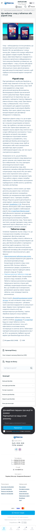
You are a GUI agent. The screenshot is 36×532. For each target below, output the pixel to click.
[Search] (25, 7)
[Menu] (2, 3)
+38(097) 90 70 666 (19, 462)
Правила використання (11, 519)
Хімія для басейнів (7, 381)
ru (33, 3)
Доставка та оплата (24, 489)
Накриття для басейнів (8, 399)
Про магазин (22, 486)
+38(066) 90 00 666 (19, 460)
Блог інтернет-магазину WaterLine (13, 10)
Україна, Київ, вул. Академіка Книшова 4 (18, 476)
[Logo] (9, 3)
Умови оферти (16, 431)
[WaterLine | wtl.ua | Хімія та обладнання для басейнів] (18, 438)
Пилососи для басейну (8, 394)
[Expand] (33, 381)
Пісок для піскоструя (8, 403)
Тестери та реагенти (7, 390)
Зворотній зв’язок (24, 493)
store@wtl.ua (19, 469)
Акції (20, 500)
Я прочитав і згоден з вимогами (18, 431)
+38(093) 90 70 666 (19, 464)
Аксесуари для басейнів (8, 385)
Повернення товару (24, 495)
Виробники (22, 498)
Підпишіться (18, 428)
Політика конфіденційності (24, 519)
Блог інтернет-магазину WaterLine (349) (15, 355)
